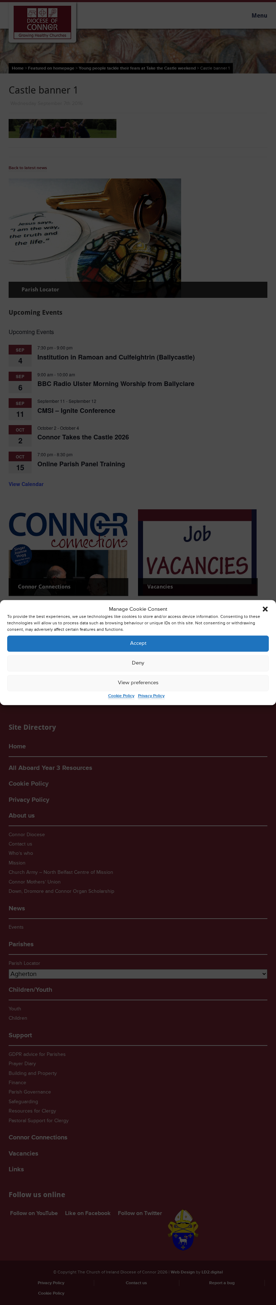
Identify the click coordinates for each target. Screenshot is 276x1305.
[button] (265, 609)
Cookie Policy (121, 696)
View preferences (138, 683)
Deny (138, 663)
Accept (138, 643)
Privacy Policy (151, 696)
